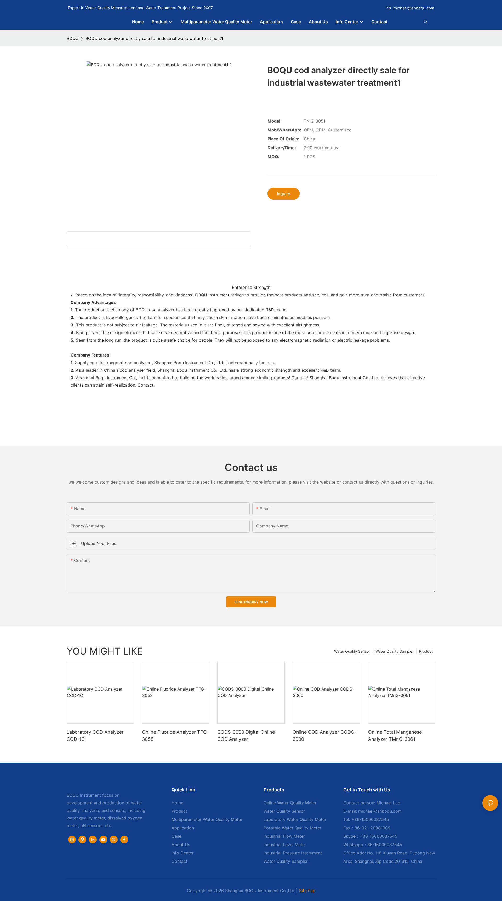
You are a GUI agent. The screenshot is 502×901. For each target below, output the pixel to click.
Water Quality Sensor (352, 651)
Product (426, 651)
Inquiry (283, 193)
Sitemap (307, 890)
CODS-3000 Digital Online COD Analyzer (246, 735)
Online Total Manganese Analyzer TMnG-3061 (395, 735)
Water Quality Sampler (394, 651)
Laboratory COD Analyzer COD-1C (95, 735)
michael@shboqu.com (413, 7)
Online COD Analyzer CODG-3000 (324, 735)
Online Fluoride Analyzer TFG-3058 (175, 735)
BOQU (73, 38)
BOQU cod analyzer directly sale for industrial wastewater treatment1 (154, 38)
